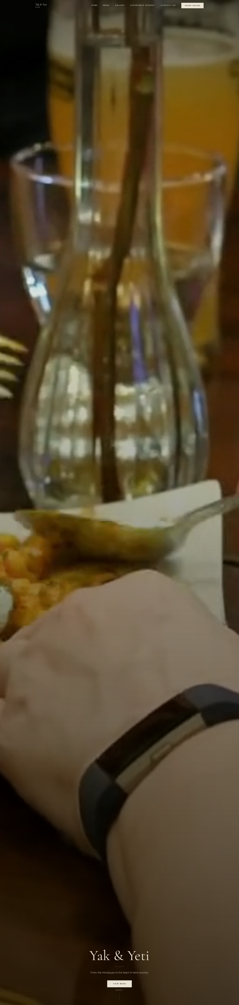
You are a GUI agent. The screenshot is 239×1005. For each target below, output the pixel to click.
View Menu (119, 984)
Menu (106, 5)
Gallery (120, 5)
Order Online (192, 6)
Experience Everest (142, 5)
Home (95, 5)
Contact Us (168, 5)
